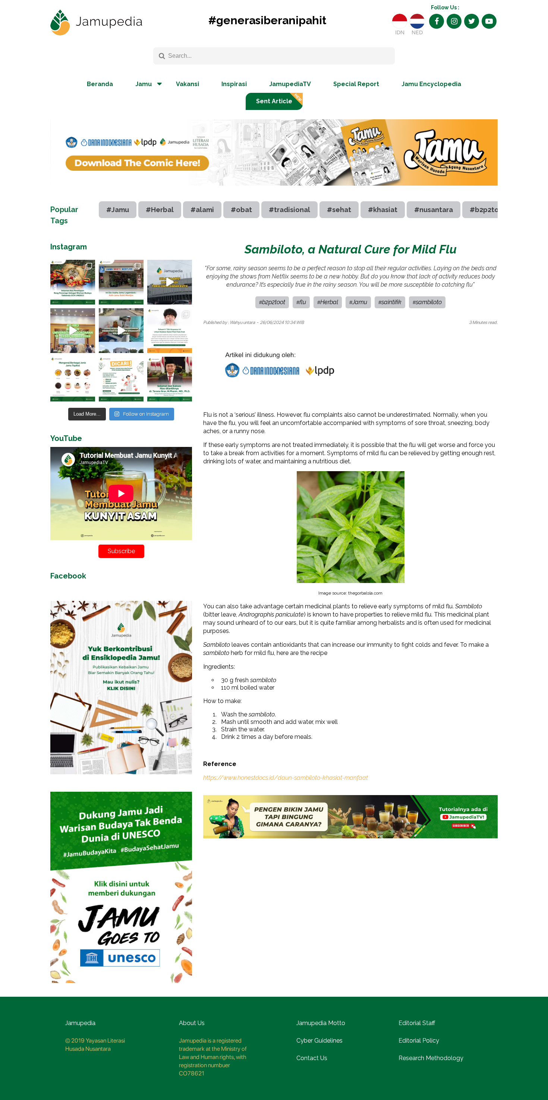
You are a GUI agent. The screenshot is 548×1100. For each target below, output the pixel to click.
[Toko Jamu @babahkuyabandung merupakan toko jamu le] (169, 282)
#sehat (339, 210)
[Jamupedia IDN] (399, 21)
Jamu (359, 302)
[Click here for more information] (274, 191)
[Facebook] (436, 21)
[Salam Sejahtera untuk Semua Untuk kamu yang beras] (121, 379)
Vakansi (187, 84)
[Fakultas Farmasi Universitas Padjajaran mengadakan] (72, 330)
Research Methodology (431, 1058)
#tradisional (289, 210)
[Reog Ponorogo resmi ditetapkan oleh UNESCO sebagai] (72, 282)
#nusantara (433, 210)
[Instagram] (454, 21)
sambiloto (429, 302)
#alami (202, 210)
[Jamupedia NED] (417, 21)
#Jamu (117, 210)
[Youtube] (489, 21)
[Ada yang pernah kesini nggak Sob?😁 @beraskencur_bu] (121, 330)
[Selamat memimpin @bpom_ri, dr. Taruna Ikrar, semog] (169, 379)
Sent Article (274, 101)
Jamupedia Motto (320, 1023)
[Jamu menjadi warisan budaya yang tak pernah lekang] (72, 379)
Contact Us (311, 1058)
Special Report (356, 84)
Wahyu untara (242, 322)
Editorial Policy (419, 1040)
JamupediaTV (290, 84)
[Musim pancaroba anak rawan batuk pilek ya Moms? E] (169, 330)
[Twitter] (471, 21)
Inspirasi (234, 84)
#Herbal (160, 210)
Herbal (329, 302)
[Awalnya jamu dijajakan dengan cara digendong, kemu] (121, 282)
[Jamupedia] (96, 22)
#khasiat (382, 210)
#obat (241, 210)
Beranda (100, 84)
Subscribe (121, 551)
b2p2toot (273, 302)
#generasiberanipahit (267, 20)
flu (302, 302)
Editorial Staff (417, 1023)
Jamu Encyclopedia (431, 84)
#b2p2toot (488, 210)
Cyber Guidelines (319, 1040)
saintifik (391, 302)
